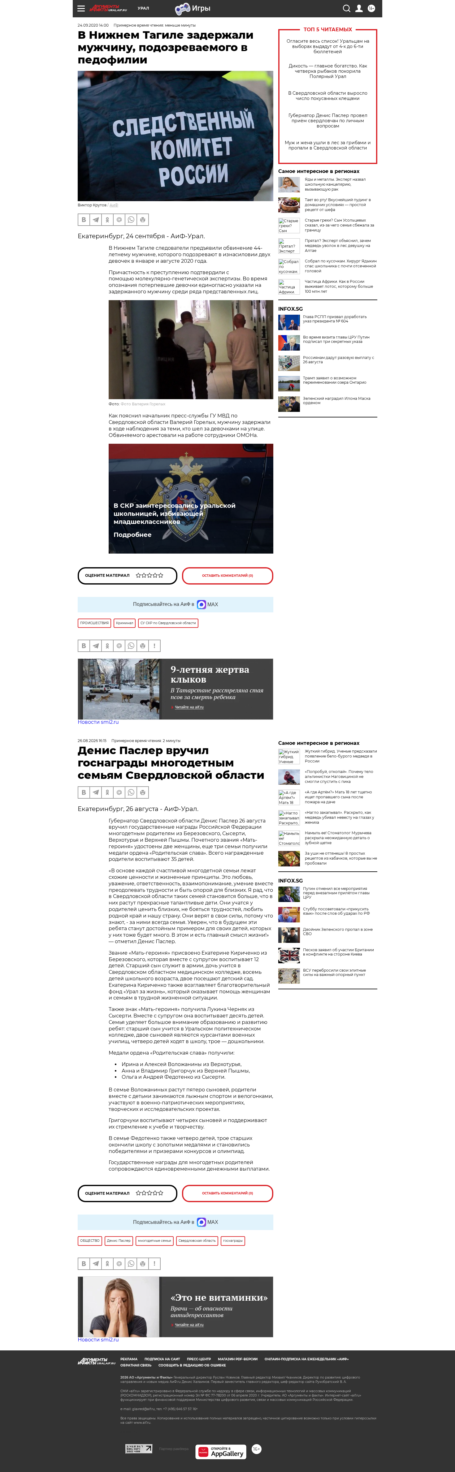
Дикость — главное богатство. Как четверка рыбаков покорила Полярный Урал (328, 71)
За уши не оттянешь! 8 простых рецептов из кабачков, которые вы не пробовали (341, 858)
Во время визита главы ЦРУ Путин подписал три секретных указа (336, 339)
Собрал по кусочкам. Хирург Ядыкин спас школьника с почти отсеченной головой (341, 266)
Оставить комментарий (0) (227, 576)
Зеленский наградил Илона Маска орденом (336, 400)
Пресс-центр (199, 1359)
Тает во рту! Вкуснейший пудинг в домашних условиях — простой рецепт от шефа (338, 204)
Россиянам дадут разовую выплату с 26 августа (338, 360)
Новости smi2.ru (98, 722)
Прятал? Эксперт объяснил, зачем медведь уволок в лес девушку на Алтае (338, 245)
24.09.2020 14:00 (93, 25)
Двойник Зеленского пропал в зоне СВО (338, 931)
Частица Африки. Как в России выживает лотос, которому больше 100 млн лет (339, 286)
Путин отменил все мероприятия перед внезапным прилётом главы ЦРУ (336, 893)
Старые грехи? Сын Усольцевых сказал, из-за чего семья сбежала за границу (339, 225)
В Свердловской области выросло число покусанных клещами (327, 96)
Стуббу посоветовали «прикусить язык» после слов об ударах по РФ (336, 911)
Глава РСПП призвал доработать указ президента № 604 (335, 319)
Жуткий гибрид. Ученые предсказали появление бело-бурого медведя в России (341, 756)
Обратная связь (135, 1365)
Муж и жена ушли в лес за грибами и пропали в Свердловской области (328, 145)
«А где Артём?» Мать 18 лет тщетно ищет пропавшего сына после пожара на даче (338, 797)
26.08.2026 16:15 (92, 740)
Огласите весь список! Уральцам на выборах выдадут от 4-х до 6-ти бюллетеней (328, 46)
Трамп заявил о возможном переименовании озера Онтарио (334, 380)
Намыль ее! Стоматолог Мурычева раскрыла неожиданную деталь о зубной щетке (338, 838)
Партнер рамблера (173, 1449)
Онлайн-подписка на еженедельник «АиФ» (307, 1359)
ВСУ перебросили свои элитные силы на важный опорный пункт (334, 972)
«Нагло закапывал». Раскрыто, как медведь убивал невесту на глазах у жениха (339, 817)
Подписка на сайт (162, 1359)
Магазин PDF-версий (238, 1359)
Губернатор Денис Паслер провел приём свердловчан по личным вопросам (327, 121)
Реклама (128, 1359)
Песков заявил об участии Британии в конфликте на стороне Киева (338, 952)
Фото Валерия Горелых (143, 404)
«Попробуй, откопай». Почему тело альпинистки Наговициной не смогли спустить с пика (339, 776)
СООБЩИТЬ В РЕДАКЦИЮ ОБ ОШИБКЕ (192, 1365)
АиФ (114, 205)
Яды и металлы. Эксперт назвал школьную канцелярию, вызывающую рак (335, 184)
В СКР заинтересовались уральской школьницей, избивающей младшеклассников (175, 513)
